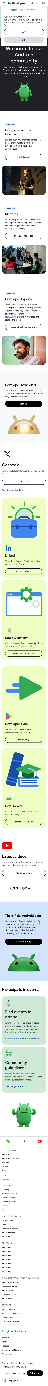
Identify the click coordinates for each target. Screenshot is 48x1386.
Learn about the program (24, 327)
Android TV (6, 1237)
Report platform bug (10, 1309)
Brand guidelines (26, 1363)
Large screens (7, 1220)
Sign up (24, 404)
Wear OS (5, 1224)
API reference (7, 1290)
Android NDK (7, 1299)
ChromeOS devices (10, 1228)
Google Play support (10, 1317)
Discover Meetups (23, 236)
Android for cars (8, 1233)
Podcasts (5, 1179)
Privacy (5, 1206)
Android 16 (6, 1251)
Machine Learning (9, 1193)
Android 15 (6, 1255)
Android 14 (6, 1259)
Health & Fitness (8, 1198)
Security (5, 1162)
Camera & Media (9, 1202)
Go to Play (23, 739)
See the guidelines (14, 1086)
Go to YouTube (24, 873)
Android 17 (6, 1247)
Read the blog (23, 941)
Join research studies (10, 1321)
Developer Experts (18, 299)
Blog (4, 1175)
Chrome (5, 1342)
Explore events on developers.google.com (23, 1038)
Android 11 (6, 1272)
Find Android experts (14, 317)
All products (7, 1354)
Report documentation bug (13, 1313)
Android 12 (6, 1268)
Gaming (5, 1189)
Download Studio (9, 1294)
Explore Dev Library (24, 822)
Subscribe (35, 1373)
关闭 (24, 32)
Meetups (11, 214)
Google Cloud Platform (11, 1350)
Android (5, 1154)
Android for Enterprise (11, 1158)
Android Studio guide (10, 1282)
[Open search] (32, 3)
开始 (24, 40)
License (13, 1363)
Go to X (24, 481)
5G (3, 1210)
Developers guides (9, 1286)
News (4, 1171)
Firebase (5, 1346)
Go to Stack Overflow (23, 653)
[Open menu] (4, 3)
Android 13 (6, 1264)
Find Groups (23, 157)
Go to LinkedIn (23, 571)
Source (5, 1167)
